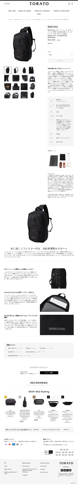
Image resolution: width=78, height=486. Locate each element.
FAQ (5, 463)
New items (12, 11)
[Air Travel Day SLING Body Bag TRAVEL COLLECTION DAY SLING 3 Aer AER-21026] (39, 402)
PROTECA (66, 429)
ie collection (25, 475)
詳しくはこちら (61, 197)
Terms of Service (44, 472)
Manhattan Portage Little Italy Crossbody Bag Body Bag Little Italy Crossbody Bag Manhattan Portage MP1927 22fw (25, 414)
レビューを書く (49, 372)
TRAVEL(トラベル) (31, 348)
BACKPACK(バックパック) (15, 352)
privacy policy (43, 466)
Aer (10, 410)
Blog (39, 14)
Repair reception (8, 469)
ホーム (10, 19)
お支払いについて (9, 439)
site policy (42, 469)
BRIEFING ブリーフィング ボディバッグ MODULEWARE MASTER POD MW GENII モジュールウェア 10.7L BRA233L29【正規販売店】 (67, 416)
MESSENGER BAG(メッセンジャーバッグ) (19, 355)
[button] (51, 37)
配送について (47, 439)
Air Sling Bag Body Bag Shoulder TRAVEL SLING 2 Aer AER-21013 (10, 413)
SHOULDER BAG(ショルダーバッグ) (35, 352)
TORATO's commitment (61, 11)
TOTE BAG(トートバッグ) (46, 348)
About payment (25, 466)
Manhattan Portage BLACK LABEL (51, 429)
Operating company (44, 463)
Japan (73, 483)
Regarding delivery (26, 463)
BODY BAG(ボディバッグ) (15, 348)
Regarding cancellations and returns (10, 472)
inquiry (5, 466)
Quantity (50, 43)
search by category (42, 11)
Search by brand (24, 11)
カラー (49, 51)
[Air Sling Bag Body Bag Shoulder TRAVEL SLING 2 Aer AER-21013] (10, 402)
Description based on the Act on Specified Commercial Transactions (29, 470)
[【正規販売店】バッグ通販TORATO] (39, 3)
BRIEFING (53, 26)
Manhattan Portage (25, 410)
